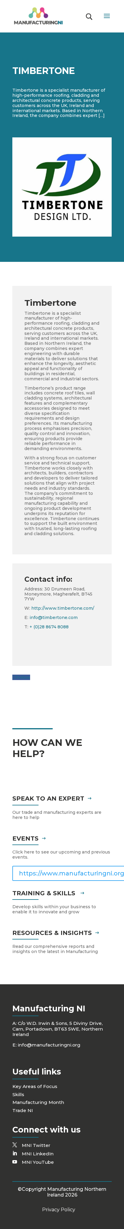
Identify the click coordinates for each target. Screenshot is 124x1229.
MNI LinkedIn (38, 1154)
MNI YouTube (38, 1162)
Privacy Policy (58, 1209)
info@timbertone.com (53, 617)
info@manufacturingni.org (49, 1045)
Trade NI (22, 1110)
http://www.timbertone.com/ (62, 608)
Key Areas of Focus (34, 1086)
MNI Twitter (36, 1145)
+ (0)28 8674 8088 (49, 627)
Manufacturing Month (38, 1102)
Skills (18, 1094)
